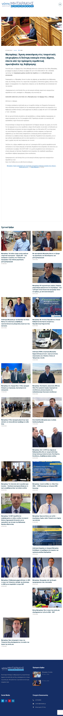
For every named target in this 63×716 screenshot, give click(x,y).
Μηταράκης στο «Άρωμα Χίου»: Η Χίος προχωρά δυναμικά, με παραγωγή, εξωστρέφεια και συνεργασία (15, 388)
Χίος (21, 50)
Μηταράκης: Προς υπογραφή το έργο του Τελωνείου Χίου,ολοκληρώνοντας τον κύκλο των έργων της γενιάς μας (15, 642)
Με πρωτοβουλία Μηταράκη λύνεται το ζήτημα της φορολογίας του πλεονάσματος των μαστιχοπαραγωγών (46, 255)
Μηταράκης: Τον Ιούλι (47, 672)
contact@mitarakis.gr (40, 703)
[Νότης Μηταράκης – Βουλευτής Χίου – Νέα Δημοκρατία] (17, 4)
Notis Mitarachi (35, 167)
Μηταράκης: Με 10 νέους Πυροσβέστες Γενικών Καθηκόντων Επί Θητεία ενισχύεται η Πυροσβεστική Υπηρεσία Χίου (46, 322)
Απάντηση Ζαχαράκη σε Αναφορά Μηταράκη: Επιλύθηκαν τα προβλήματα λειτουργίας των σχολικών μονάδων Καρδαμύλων (45, 550)
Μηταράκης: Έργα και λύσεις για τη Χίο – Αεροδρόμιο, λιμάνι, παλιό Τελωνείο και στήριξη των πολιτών (46, 518)
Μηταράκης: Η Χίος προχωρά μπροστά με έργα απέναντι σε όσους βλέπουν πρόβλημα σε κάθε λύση (15, 422)
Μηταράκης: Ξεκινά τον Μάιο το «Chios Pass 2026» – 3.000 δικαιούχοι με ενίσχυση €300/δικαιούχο (45, 486)
